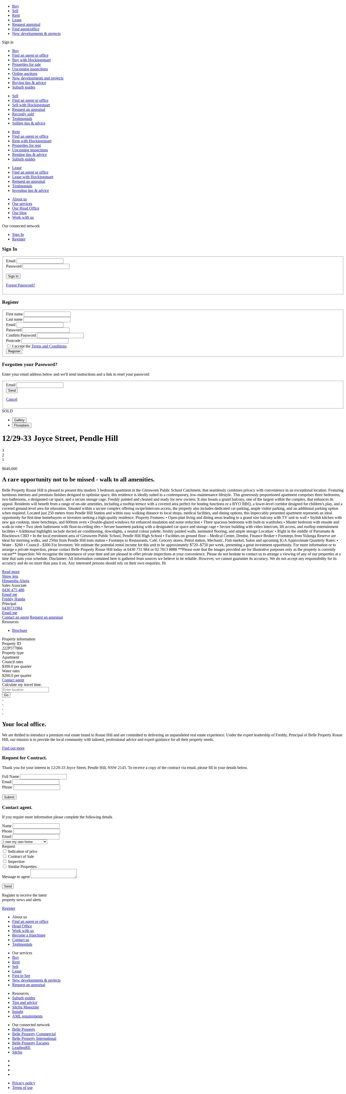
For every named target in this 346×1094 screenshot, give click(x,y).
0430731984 (12, 608)
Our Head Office (25, 208)
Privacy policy (23, 1083)
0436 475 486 (13, 590)
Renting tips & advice (29, 154)
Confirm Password (21, 335)
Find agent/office (25, 29)
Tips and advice (24, 1002)
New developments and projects (37, 78)
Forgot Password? (20, 285)
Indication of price (22, 851)
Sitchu (17, 1052)
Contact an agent (15, 617)
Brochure (19, 630)
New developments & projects (36, 33)
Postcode (13, 340)
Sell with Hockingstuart (31, 105)
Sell (15, 11)
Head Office (22, 926)
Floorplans (21, 425)
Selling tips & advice (28, 123)
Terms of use (22, 1087)
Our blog (19, 213)
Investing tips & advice (30, 190)
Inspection (16, 861)
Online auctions (24, 73)
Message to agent (16, 877)
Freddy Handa (13, 599)
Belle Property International (34, 1038)
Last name (14, 319)
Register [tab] (18, 239)
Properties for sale (26, 64)
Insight (17, 1011)
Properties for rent (26, 145)
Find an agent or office (30, 55)
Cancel (11, 399)
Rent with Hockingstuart (31, 141)
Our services (22, 203)
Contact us (20, 940)
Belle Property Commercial (34, 1034)
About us (19, 199)
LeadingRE (21, 1047)
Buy (15, 6)
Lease (17, 20)
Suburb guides (23, 87)
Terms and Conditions (49, 346)
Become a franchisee (28, 935)
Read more (11, 572)
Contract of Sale (21, 856)
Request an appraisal (28, 109)
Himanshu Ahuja (15, 581)
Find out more (13, 748)
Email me (9, 594)
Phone (7, 787)
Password (14, 266)
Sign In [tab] (18, 234)
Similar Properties (22, 866)
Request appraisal (26, 24)
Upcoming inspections (30, 69)
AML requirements (27, 1016)
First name (14, 314)
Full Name (10, 776)
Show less (10, 576)
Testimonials (22, 118)
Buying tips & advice (29, 82)
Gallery (19, 420)
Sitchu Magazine (25, 1007)
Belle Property (23, 1029)
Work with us (23, 217)
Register (8, 908)
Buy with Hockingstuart (31, 60)
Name (7, 826)
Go (6, 695)
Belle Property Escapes (30, 1043)
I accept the (39, 346)
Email (10, 261)
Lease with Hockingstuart (32, 177)
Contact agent (13, 680)
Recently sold (23, 114)
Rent (16, 15)
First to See (21, 976)
